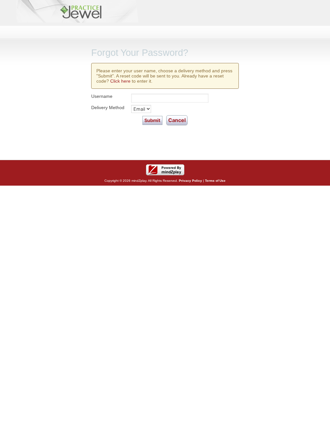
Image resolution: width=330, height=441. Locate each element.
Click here (120, 81)
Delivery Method (107, 107)
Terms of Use (215, 180)
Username (101, 96)
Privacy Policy (190, 180)
